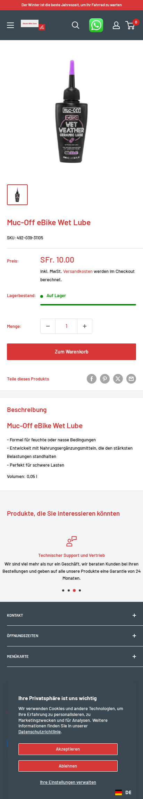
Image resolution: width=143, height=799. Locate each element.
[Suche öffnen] (75, 25)
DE (128, 792)
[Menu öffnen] (10, 25)
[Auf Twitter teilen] (118, 379)
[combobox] (123, 792)
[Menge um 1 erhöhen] (84, 326)
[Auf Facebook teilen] (91, 379)
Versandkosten (78, 271)
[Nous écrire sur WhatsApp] (96, 25)
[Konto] (116, 25)
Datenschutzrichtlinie (39, 731)
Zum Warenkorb (72, 352)
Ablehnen (68, 766)
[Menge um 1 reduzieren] (48, 326)
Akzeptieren (68, 749)
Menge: (14, 326)
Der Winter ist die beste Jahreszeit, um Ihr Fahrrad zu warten (72, 4)
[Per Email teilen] (131, 379)
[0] (130, 25)
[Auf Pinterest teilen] (105, 379)
